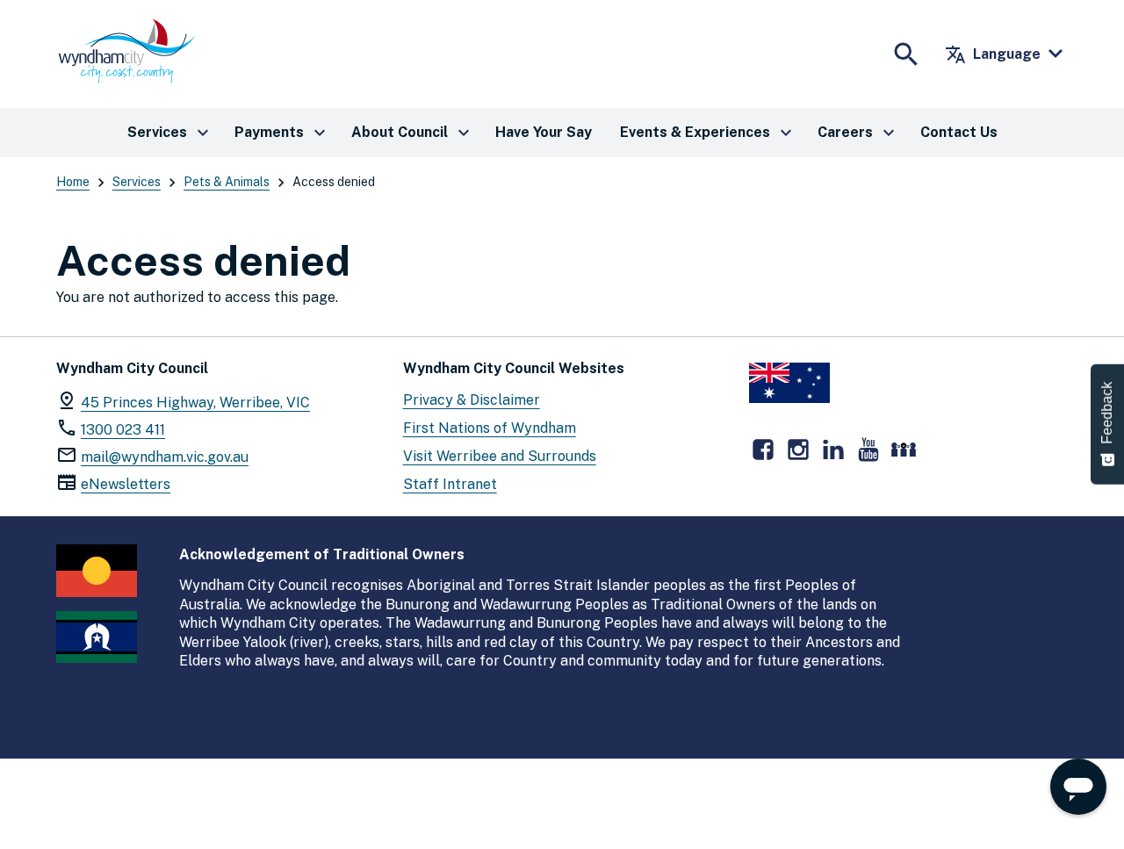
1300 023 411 (123, 429)
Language (993, 54)
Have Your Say (543, 132)
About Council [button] (412, 132)
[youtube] (868, 449)
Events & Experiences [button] (708, 132)
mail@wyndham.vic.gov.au (165, 457)
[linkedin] (833, 449)
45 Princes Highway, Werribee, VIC (195, 402)
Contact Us (959, 132)
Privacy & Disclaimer (471, 400)
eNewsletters (125, 484)
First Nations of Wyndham (489, 428)
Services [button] (170, 132)
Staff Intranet (450, 484)
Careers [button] (858, 132)
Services (136, 182)
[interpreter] (904, 449)
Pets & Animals (227, 182)
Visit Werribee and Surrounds (499, 456)
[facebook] (763, 449)
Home (73, 182)
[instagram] (798, 449)
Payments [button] (282, 132)
